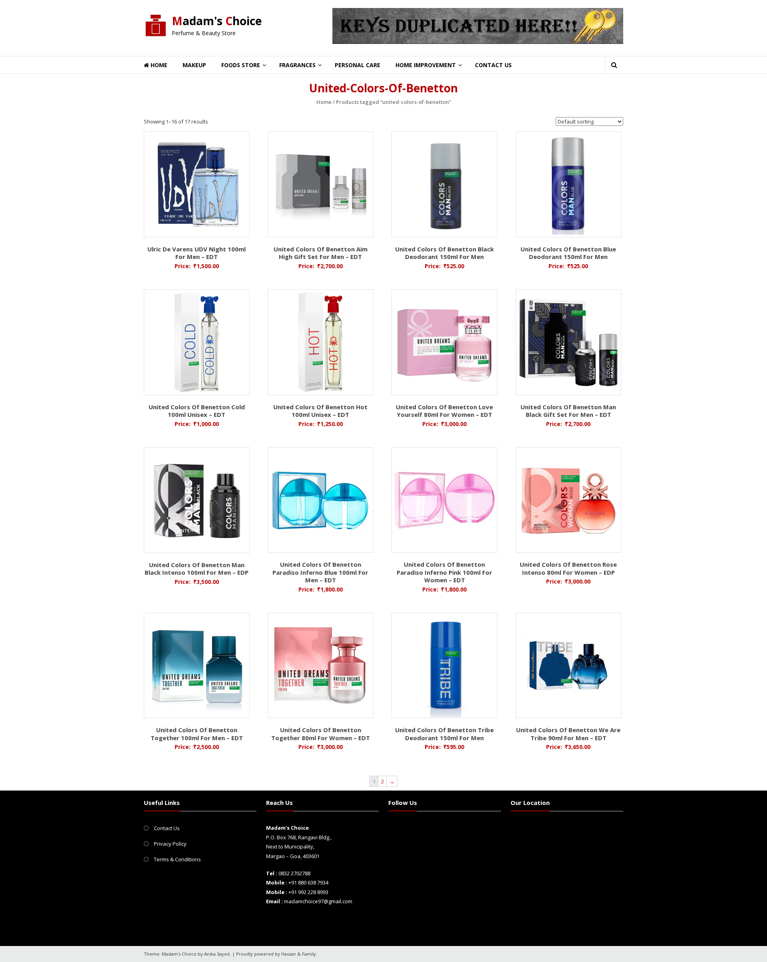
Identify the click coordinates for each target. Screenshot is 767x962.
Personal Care (357, 65)
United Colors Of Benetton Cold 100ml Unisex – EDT (197, 411)
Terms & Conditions (177, 859)
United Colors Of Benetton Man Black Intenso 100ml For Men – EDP (196, 569)
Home (158, 65)
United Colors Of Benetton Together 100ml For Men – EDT (197, 734)
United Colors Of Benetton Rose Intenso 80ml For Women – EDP (568, 568)
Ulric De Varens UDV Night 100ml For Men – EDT (196, 253)
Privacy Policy (170, 843)
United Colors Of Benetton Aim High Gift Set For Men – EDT (321, 253)
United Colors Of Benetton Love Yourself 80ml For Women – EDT (444, 411)
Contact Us (493, 65)
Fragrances (297, 65)
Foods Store (240, 65)
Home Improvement (425, 65)
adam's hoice (217, 20)
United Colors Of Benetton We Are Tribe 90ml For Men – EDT (568, 734)
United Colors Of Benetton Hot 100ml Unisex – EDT (320, 411)
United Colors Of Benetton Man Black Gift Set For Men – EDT (568, 411)
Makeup (194, 65)
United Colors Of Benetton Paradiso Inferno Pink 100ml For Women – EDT (444, 572)
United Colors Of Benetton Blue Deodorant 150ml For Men (568, 253)
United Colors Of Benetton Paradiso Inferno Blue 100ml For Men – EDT (320, 572)
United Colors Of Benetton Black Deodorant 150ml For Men (444, 253)
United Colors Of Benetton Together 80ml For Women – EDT (320, 734)
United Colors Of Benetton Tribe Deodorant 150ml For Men (444, 734)
